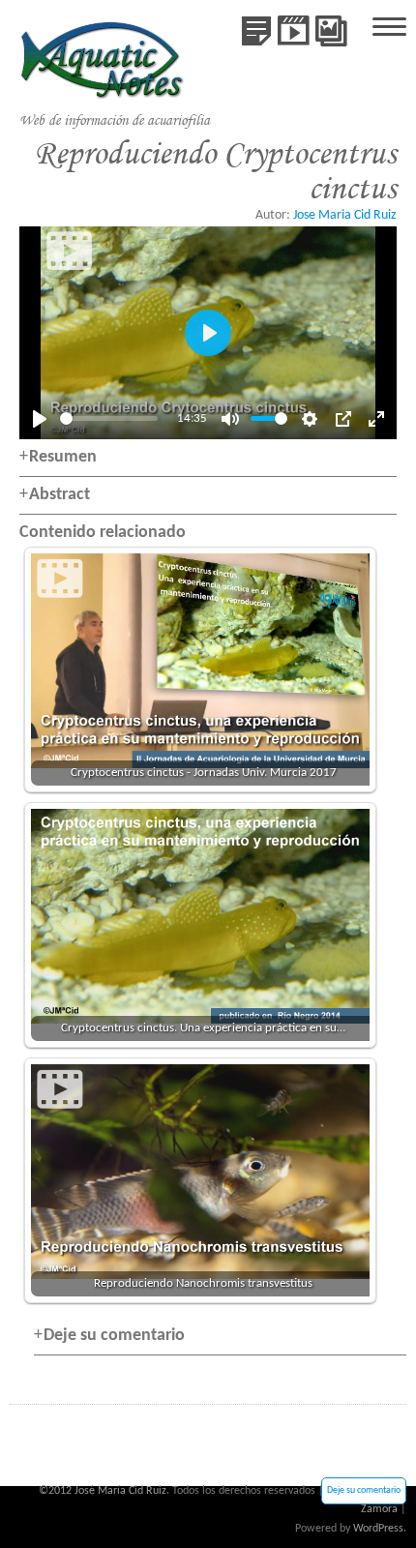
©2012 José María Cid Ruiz (102, 1491)
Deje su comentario (364, 1490)
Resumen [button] (63, 457)
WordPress (378, 1528)
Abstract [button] (59, 495)
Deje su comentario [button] (114, 1335)
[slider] (109, 418)
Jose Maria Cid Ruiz (345, 215)
